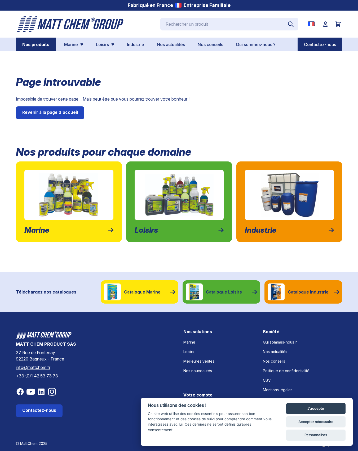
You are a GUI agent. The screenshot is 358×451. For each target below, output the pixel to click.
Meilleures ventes (198, 361)
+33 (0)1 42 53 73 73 (37, 375)
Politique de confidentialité (286, 370)
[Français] (312, 23)
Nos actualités (275, 351)
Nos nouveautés (197, 370)
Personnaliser (315, 435)
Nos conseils (274, 361)
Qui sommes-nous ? (280, 342)
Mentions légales (278, 389)
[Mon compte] (325, 24)
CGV (267, 380)
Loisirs (188, 351)
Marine (189, 342)
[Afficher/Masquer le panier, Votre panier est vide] (338, 24)
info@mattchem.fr (33, 367)
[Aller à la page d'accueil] (70, 24)
